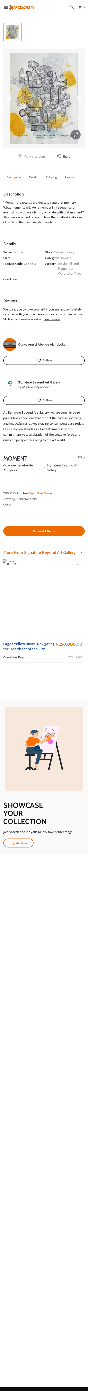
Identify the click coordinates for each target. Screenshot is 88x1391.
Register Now (18, 843)
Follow (47, 360)
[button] (44, 749)
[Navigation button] (76, 134)
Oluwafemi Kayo (14, 657)
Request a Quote (44, 531)
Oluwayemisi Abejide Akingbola (18, 467)
